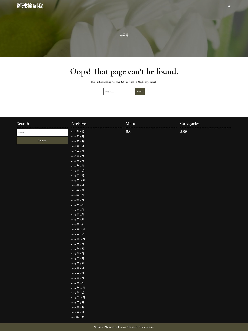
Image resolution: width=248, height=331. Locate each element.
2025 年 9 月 (77, 185)
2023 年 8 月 (77, 307)
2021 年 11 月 (77, 317)
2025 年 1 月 (77, 224)
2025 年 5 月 (77, 204)
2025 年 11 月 (78, 175)
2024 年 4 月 (77, 268)
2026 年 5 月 (77, 146)
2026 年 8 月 (78, 131)
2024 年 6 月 (77, 258)
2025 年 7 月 (77, 195)
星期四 (184, 131)
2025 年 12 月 (78, 170)
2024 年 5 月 (77, 263)
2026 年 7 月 (77, 136)
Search (140, 91)
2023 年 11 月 (78, 292)
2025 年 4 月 (77, 209)
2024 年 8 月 (77, 248)
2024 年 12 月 (78, 229)
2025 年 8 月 (77, 190)
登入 (128, 131)
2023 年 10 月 (78, 297)
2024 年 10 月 (78, 239)
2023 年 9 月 (77, 302)
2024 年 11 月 (78, 234)
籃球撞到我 (30, 6)
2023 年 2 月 (77, 312)
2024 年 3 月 (77, 273)
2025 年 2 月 (77, 219)
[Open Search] (229, 6)
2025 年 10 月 (78, 180)
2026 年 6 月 (77, 141)
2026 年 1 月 (77, 165)
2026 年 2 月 (77, 160)
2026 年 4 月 (77, 151)
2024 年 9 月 (77, 243)
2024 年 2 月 (77, 278)
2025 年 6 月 (77, 200)
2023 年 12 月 (78, 287)
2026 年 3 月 (77, 156)
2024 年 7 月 (77, 253)
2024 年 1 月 (77, 282)
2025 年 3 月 (77, 214)
